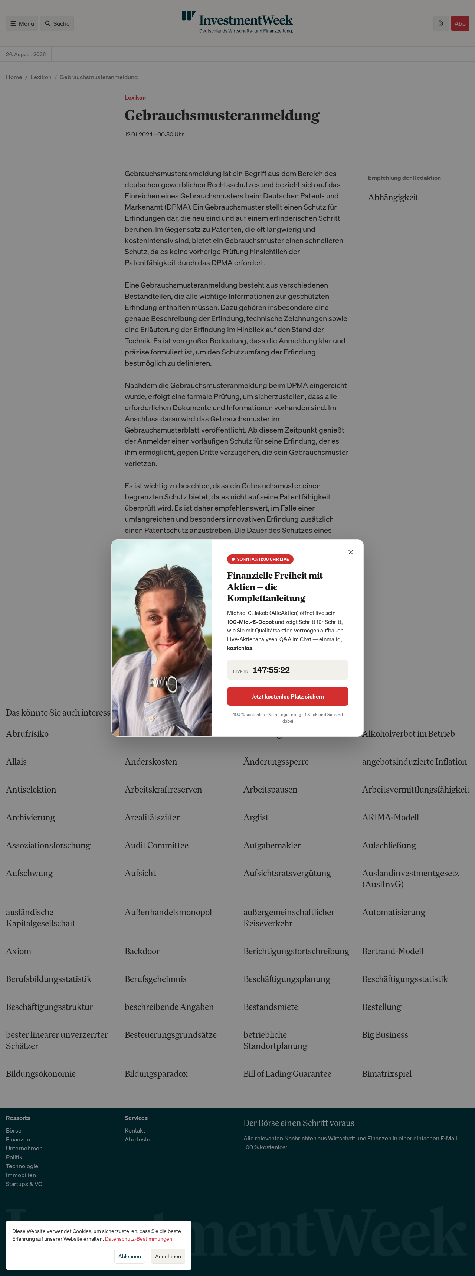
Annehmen (168, 1256)
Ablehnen (129, 1256)
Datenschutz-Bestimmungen (138, 1238)
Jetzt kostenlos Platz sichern (288, 696)
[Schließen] (350, 552)
